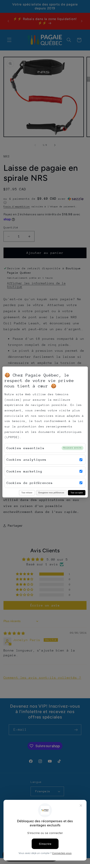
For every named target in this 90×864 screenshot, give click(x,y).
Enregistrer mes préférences (51, 492)
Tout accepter (77, 492)
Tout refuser (26, 492)
